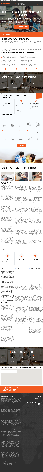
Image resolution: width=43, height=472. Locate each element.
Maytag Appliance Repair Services (5, 4)
